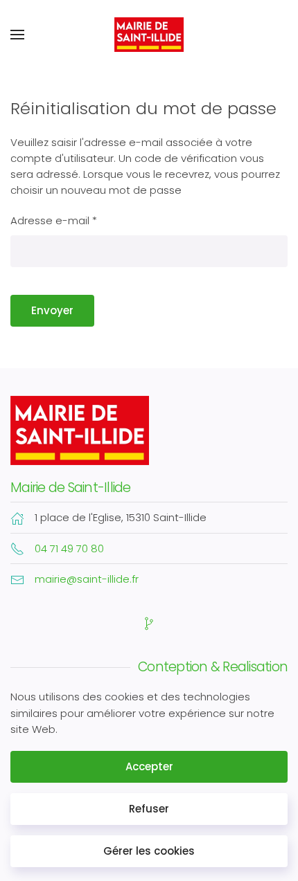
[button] (17, 34)
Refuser (149, 808)
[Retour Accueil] (149, 34)
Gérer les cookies (149, 851)
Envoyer (52, 310)
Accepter (149, 766)
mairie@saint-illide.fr (87, 579)
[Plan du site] (149, 622)
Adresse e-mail (53, 220)
